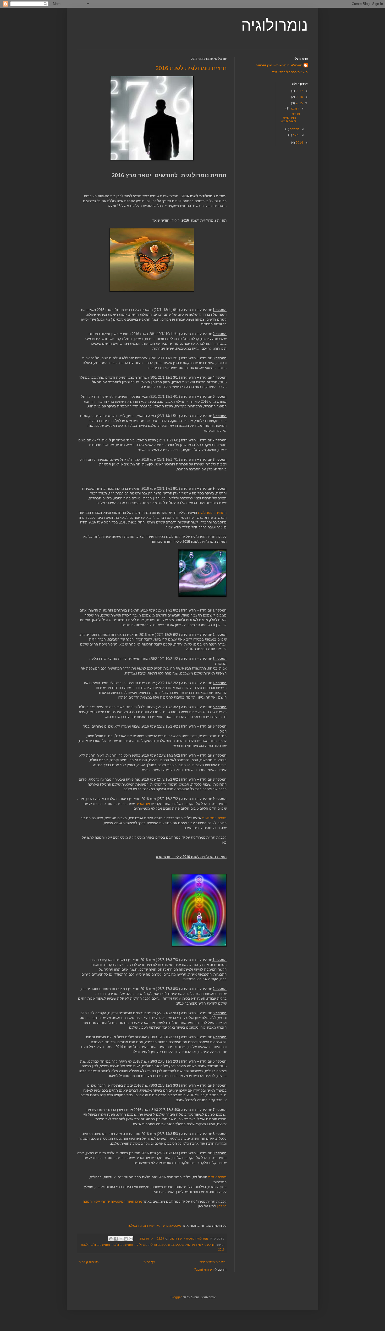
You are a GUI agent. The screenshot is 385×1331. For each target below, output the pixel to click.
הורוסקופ (210, 1244)
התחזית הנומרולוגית (212, 513)
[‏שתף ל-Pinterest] (110, 1238)
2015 (299, 103)
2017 (299, 91)
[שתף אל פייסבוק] (115, 1238)
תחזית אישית (217, 1177)
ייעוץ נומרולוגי (194, 1244)
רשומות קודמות (88, 1262)
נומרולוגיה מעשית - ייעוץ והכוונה (279, 65)
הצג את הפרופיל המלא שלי (290, 72)
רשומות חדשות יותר (212, 1262)
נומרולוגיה (274, 25)
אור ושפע (143, 804)
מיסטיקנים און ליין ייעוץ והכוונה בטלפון (154, 1226)
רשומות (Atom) (203, 1269)
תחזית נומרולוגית (214, 818)
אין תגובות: (146, 1238)
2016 (299, 97)
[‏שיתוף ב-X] (120, 1238)
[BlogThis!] (125, 1238)
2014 (299, 143)
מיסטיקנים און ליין (159, 1244)
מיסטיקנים (178, 1244)
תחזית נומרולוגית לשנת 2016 (191, 68)
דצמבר (294, 108)
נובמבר (294, 129)
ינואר (295, 135)
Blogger (176, 1297)
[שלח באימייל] (130, 1238)
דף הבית (149, 1262)
